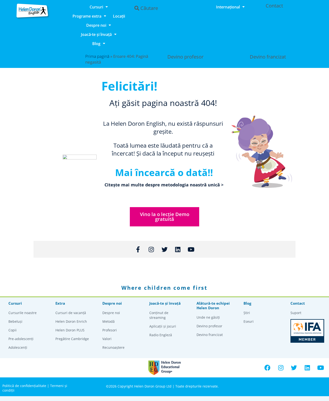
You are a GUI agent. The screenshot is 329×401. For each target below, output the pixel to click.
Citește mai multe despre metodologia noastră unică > (164, 185)
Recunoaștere (113, 347)
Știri (246, 312)
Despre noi (96, 25)
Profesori (109, 330)
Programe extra (86, 16)
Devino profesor (185, 56)
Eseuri (248, 321)
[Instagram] (281, 368)
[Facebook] (268, 368)
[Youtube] (321, 368)
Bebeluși (15, 321)
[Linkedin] (307, 368)
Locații (119, 16)
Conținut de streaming (158, 315)
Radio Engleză (160, 335)
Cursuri (96, 7)
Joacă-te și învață (96, 34)
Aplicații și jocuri (162, 326)
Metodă (108, 321)
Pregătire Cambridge (72, 338)
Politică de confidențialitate (24, 385)
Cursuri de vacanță (70, 312)
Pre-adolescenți (20, 338)
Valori (107, 338)
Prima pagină (97, 56)
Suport (295, 312)
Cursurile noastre (22, 312)
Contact (274, 5)
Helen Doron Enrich (71, 321)
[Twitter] (294, 368)
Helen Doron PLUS (70, 330)
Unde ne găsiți (208, 317)
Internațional (228, 7)
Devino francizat (268, 56)
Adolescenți (17, 347)
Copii (12, 330)
